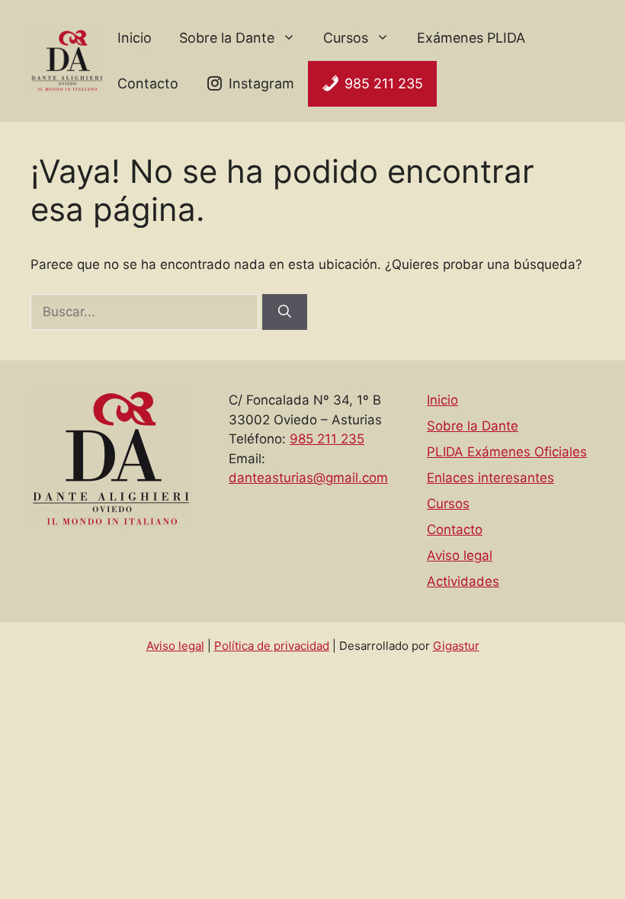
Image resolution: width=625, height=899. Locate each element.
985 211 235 (384, 83)
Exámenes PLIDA (471, 38)
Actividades (463, 581)
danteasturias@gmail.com (308, 477)
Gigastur (456, 645)
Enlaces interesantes (490, 477)
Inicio (134, 38)
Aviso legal (459, 555)
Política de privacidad (271, 645)
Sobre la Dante (226, 38)
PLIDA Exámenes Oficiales (507, 451)
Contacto (147, 83)
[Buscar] (284, 312)
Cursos (345, 38)
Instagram (261, 83)
